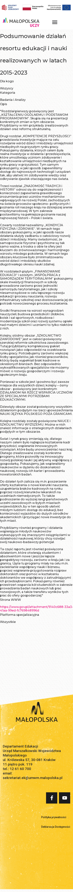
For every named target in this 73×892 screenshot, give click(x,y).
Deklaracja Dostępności (55, 826)
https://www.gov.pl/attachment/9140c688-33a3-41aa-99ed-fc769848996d (36, 608)
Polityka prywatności (53, 817)
